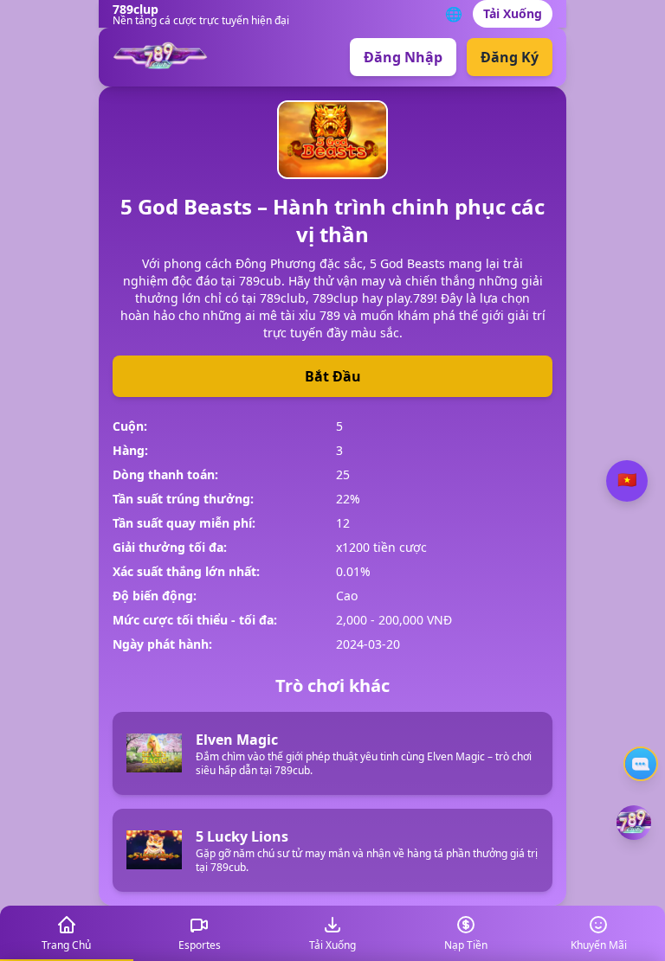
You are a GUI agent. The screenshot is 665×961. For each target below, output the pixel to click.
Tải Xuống (512, 13)
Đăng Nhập (403, 57)
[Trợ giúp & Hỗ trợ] (640, 763)
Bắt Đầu (333, 376)
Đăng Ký (510, 57)
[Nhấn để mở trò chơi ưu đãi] (634, 822)
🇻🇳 (626, 480)
